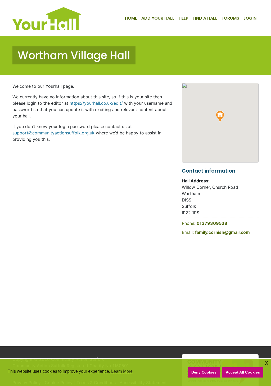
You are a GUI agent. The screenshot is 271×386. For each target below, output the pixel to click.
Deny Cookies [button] (203, 372)
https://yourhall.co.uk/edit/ (96, 103)
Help (183, 18)
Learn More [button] (122, 371)
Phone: (204, 223)
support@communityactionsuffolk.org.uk (53, 132)
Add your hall (157, 18)
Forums (230, 18)
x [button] (266, 362)
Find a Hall (205, 18)
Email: (216, 232)
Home (131, 18)
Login (249, 18)
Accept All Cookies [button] (243, 372)
